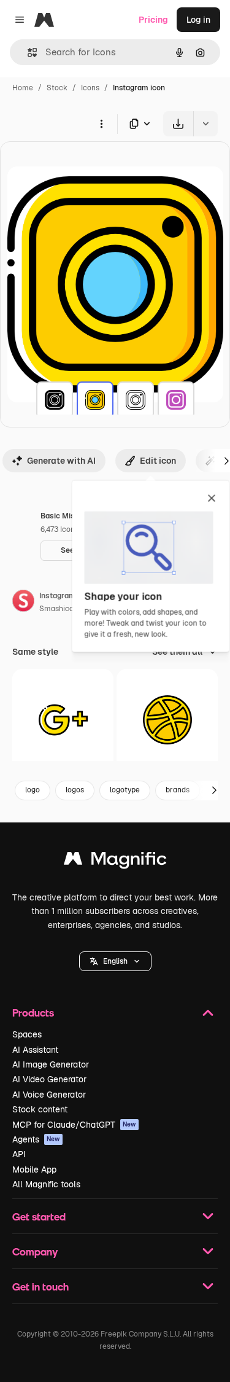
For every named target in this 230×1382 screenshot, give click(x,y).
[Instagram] (54, 399)
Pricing (153, 19)
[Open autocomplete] (27, 52)
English (115, 961)
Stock (57, 88)
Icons (90, 88)
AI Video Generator (49, 1079)
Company (35, 1251)
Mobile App (34, 1169)
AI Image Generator (50, 1064)
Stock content (39, 1109)
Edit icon (158, 460)
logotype (125, 790)
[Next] (214, 790)
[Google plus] (62, 719)
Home (22, 88)
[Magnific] (115, 861)
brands (178, 790)
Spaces (27, 1034)
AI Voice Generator (49, 1094)
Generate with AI (61, 460)
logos (75, 790)
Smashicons (60, 609)
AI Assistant (35, 1049)
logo (32, 790)
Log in (198, 19)
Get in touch (40, 1286)
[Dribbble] (167, 719)
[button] (115, 961)
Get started (39, 1216)
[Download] (178, 123)
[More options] (101, 123)
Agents (36, 1139)
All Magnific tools (46, 1184)
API (19, 1154)
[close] (212, 499)
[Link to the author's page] (23, 602)
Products (33, 1012)
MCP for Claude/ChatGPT (74, 1124)
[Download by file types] (140, 123)
